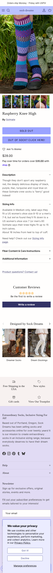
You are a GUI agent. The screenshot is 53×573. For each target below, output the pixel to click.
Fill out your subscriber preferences (22, 499)
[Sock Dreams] (27, 10)
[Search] (9, 10)
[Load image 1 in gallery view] (26, 54)
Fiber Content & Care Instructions (21, 250)
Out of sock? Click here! (26, 140)
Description (8, 174)
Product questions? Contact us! (19, 271)
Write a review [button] (26, 304)
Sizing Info (8, 204)
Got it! (25, 550)
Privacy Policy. (22, 542)
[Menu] (3, 10)
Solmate (10, 119)
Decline (25, 558)
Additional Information (15, 258)
